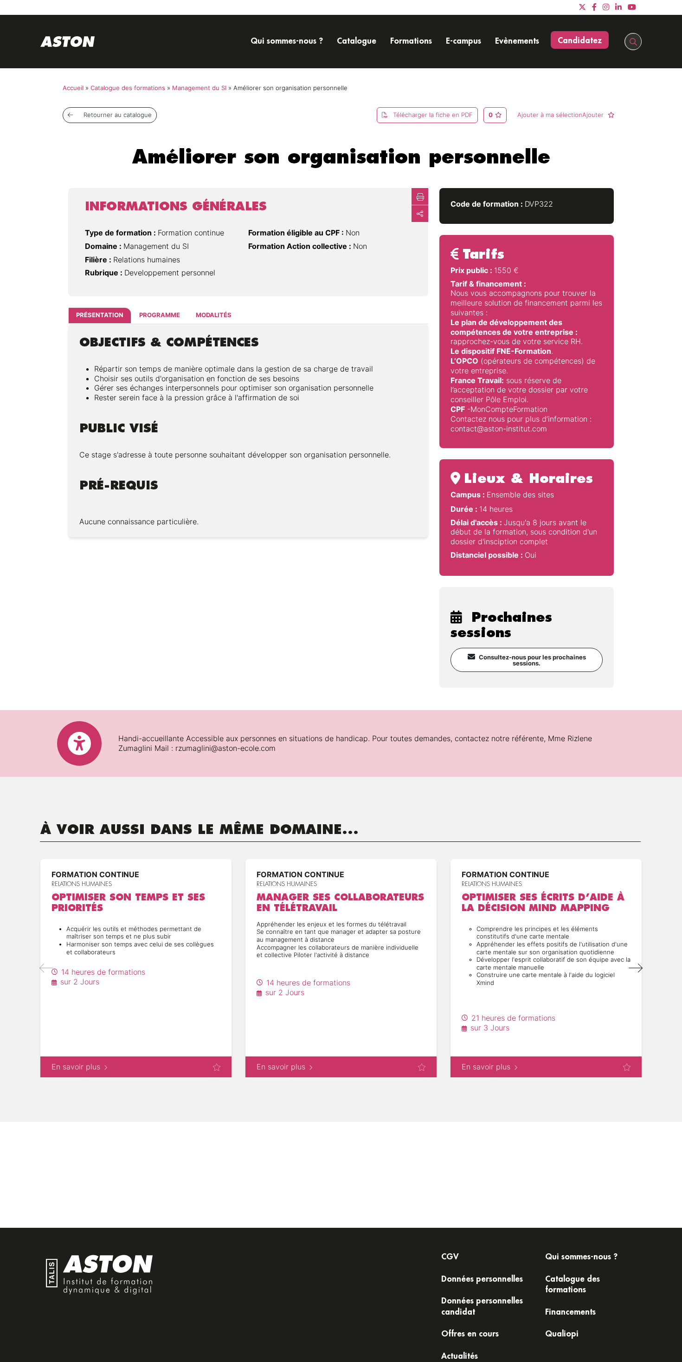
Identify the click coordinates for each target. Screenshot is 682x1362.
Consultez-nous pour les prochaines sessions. (532, 660)
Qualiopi (562, 1333)
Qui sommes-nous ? (287, 40)
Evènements (517, 40)
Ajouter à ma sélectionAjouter (561, 114)
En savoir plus (75, 1066)
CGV (450, 1256)
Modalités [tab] (214, 315)
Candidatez (580, 40)
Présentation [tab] (99, 315)
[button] (635, 968)
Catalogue (356, 40)
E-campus (463, 40)
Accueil (73, 88)
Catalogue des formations (127, 88)
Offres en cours (470, 1333)
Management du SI (199, 88)
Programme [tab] (159, 315)
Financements (570, 1311)
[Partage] (420, 213)
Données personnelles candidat (482, 1305)
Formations (411, 40)
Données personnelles (482, 1278)
